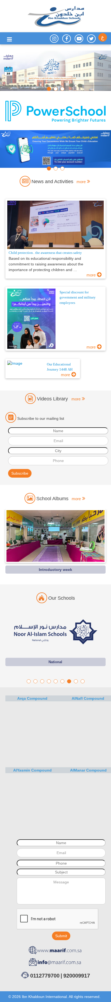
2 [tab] (56, 89)
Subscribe (19, 473)
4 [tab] (49, 681)
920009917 (76, 976)
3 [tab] (62, 89)
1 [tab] (49, 89)
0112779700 (45, 976)
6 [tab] (62, 681)
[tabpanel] (55, 71)
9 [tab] (83, 681)
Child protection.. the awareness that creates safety (45, 252)
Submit (61, 936)
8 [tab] (76, 681)
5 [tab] (56, 681)
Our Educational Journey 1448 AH (59, 367)
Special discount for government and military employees (78, 297)
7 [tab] (69, 681)
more (91, 275)
